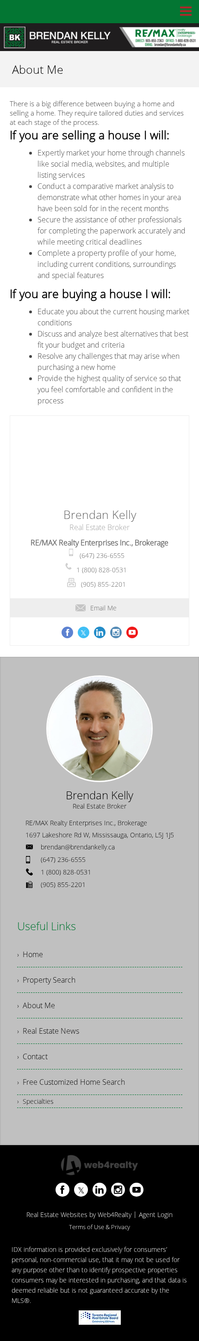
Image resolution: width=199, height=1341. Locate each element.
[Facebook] (62, 1190)
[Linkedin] (99, 1190)
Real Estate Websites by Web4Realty (78, 1214)
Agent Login (156, 1214)
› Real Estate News (48, 1031)
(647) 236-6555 (102, 555)
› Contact (32, 1056)
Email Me (103, 607)
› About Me (36, 1005)
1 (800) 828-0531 (101, 569)
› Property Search (46, 980)
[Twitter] (81, 1190)
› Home (30, 954)
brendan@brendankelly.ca (78, 846)
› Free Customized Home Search (71, 1082)
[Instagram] (118, 1190)
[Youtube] (136, 1190)
